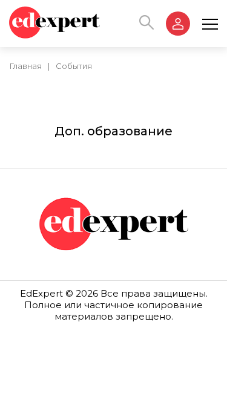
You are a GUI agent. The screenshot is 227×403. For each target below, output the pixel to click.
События (74, 66)
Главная (25, 66)
